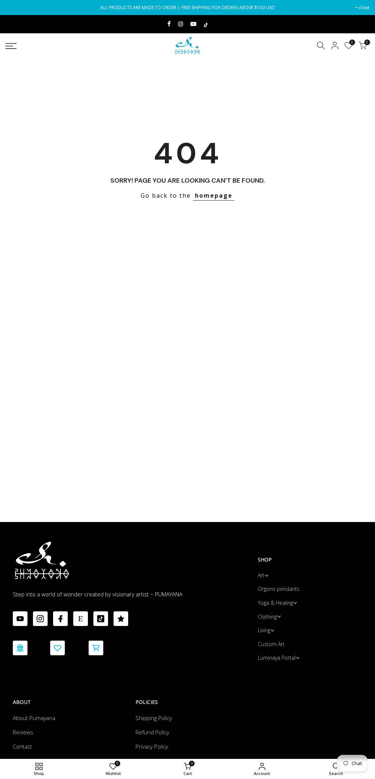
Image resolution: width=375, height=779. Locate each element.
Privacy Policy (151, 746)
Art (261, 575)
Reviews (23, 732)
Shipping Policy (153, 718)
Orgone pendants (279, 588)
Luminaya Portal (277, 657)
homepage (214, 195)
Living (264, 630)
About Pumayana (34, 718)
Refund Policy (152, 732)
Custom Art (271, 644)
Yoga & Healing (275, 602)
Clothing (267, 616)
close (14, 7)
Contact (22, 746)
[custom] (20, 618)
